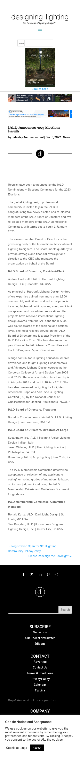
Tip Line (40, 690)
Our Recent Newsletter (40, 638)
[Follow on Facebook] (23, 574)
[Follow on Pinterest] (48, 574)
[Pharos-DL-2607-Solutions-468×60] (40, 116)
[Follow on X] (32, 574)
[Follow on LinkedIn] (40, 574)
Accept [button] (37, 747)
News (66, 137)
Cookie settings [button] (16, 748)
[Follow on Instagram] (56, 574)
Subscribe (40, 632)
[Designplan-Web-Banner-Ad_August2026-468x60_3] (40, 100)
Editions (40, 643)
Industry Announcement (28, 137)
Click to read (40, 89)
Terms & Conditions (40, 673)
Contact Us (40, 667)
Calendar (40, 684)
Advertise (40, 661)
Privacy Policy (40, 679)
